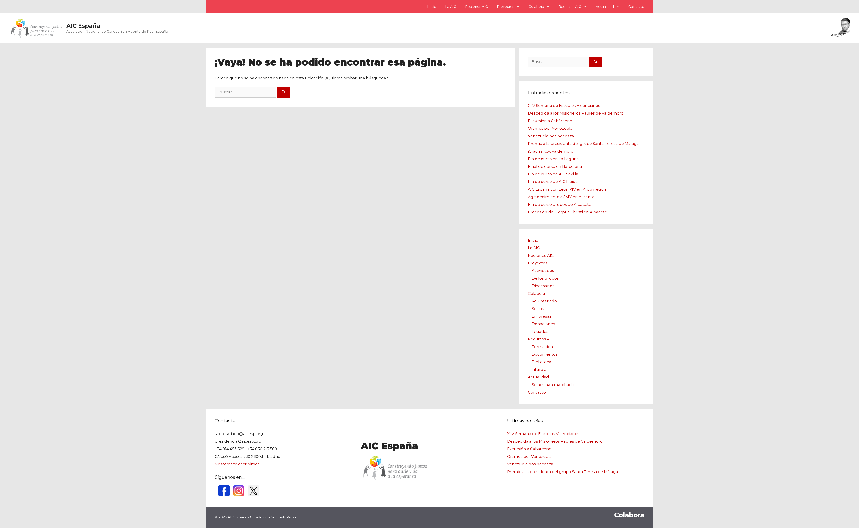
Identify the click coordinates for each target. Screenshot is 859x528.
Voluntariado (544, 301)
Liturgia (539, 369)
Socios (538, 308)
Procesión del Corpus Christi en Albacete (567, 212)
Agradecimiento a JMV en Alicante (561, 197)
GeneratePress (283, 517)
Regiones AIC (476, 6)
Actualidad (605, 6)
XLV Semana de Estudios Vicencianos (564, 105)
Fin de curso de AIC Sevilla (553, 174)
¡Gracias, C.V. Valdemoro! (551, 151)
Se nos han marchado (553, 384)
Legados (540, 331)
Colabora (536, 6)
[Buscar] (283, 92)
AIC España (83, 25)
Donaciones (543, 324)
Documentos (545, 354)
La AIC (450, 6)
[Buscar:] (246, 92)
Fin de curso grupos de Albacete (559, 204)
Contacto (636, 6)
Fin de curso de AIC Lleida (553, 181)
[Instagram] (238, 495)
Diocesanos (543, 286)
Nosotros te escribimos (237, 464)
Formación (542, 346)
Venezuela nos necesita (551, 136)
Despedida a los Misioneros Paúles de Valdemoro (575, 113)
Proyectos (505, 6)
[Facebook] (224, 495)
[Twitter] (253, 495)
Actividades (543, 270)
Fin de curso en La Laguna (553, 159)
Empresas (541, 316)
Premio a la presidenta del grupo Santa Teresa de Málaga (583, 143)
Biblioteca (541, 362)
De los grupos (545, 278)
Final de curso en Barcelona (555, 166)
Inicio (431, 6)
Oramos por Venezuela (550, 128)
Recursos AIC (570, 6)
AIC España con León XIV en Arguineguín (568, 189)
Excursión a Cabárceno (550, 121)
